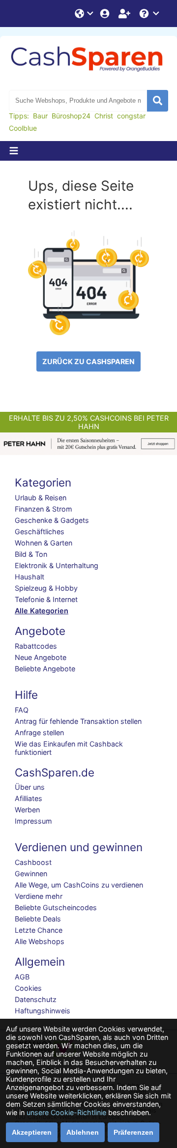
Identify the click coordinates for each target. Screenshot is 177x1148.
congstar (131, 116)
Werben (27, 809)
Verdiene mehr (38, 896)
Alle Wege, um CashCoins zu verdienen (79, 885)
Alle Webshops (39, 941)
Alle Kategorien (41, 610)
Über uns (30, 787)
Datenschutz (36, 999)
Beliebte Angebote (45, 668)
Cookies (28, 988)
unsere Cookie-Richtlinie (66, 1112)
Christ (103, 116)
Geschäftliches (39, 531)
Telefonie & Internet (46, 599)
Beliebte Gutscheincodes (56, 907)
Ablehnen (82, 1132)
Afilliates (28, 798)
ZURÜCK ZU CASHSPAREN (88, 361)
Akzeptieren (32, 1132)
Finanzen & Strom (43, 509)
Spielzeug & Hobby (46, 588)
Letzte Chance (38, 930)
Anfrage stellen (39, 732)
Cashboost (33, 862)
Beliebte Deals (38, 919)
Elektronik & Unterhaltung (56, 565)
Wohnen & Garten (43, 543)
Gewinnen (31, 873)
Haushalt (29, 577)
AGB (22, 977)
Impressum (33, 821)
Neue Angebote (40, 657)
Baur (40, 116)
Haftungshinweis (42, 1010)
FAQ (22, 710)
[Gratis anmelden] (125, 13)
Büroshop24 (71, 116)
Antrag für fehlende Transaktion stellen (78, 721)
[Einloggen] (106, 13)
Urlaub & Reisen (40, 497)
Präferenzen (133, 1132)
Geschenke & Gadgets (52, 520)
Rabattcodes (36, 646)
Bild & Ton (31, 554)
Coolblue (23, 128)
